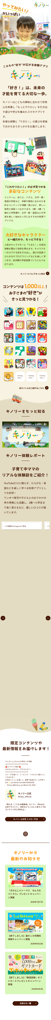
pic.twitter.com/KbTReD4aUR (22, 783)
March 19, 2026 (29, 786)
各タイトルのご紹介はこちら (31, 388)
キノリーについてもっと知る (32, 274)
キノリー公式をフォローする (25, 820)
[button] (3, 618)
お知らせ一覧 (25, 1004)
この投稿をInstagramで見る (15, 526)
